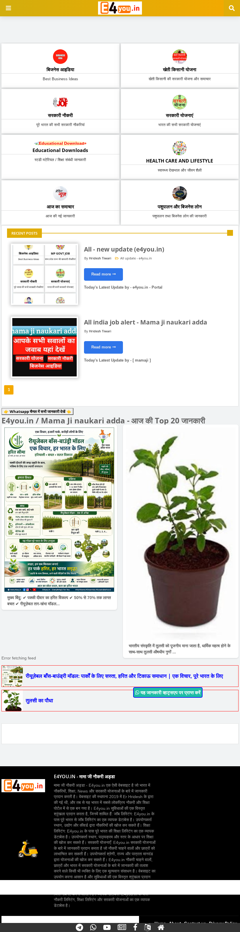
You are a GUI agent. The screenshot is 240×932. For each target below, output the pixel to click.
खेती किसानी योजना (179, 69)
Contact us (195, 923)
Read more (101, 274)
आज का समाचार (60, 206)
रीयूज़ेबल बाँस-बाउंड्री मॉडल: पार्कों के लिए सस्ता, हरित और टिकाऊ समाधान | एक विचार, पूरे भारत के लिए (124, 675)
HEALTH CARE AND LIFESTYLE (179, 161)
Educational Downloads (60, 150)
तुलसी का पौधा (39, 700)
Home (160, 923)
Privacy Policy (223, 923)
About (175, 923)
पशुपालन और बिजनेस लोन (180, 206)
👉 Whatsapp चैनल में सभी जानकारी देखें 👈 (37, 411)
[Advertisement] (120, 28)
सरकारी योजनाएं (179, 115)
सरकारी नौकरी (60, 115)
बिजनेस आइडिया (60, 69)
